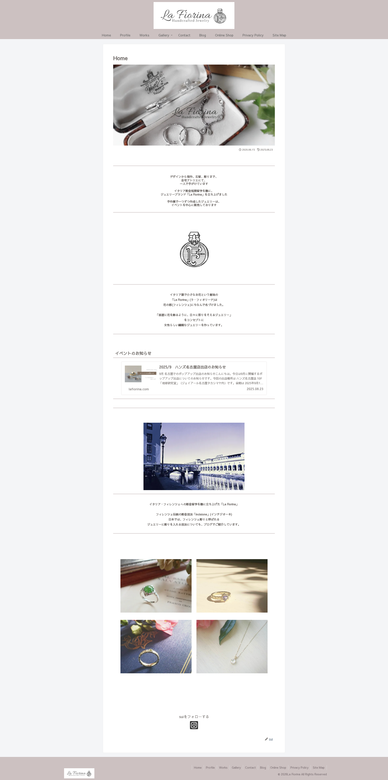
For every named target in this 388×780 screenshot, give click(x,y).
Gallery (236, 767)
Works (223, 767)
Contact (250, 767)
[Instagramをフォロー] (194, 725)
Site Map (319, 767)
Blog (263, 767)
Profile (210, 767)
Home (198, 767)
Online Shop (278, 767)
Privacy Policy (299, 767)
